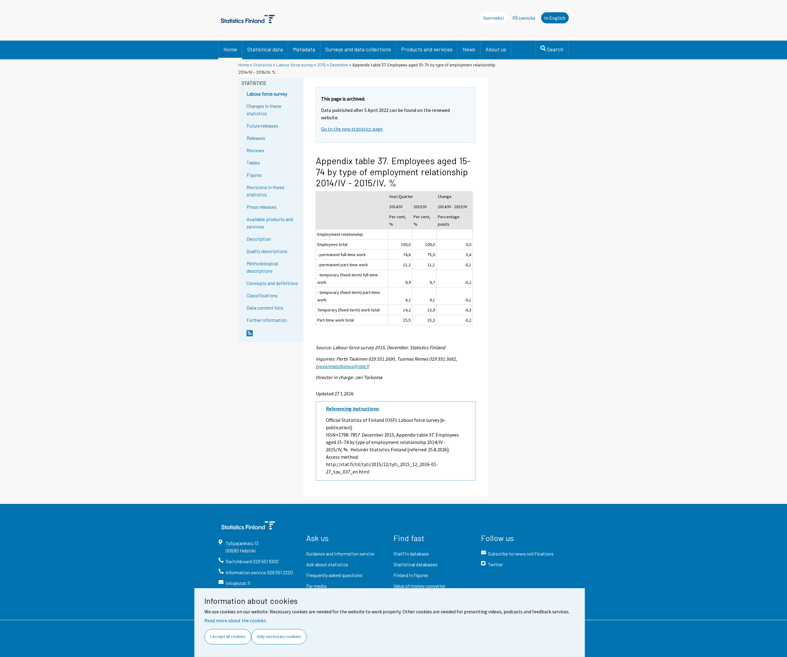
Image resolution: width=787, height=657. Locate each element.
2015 (321, 64)
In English (554, 18)
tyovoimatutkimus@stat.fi (342, 366)
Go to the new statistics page (352, 129)
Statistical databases (415, 564)
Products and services (427, 49)
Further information (267, 320)
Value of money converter (419, 586)
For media (316, 586)
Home (230, 49)
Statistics (262, 64)
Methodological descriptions (262, 267)
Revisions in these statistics (265, 190)
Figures (254, 175)
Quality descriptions (267, 251)
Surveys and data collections (358, 49)
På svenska (523, 18)
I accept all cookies (228, 636)
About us (495, 49)
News (469, 49)
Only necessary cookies (279, 636)
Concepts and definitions (272, 283)
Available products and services (270, 222)
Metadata (304, 49)
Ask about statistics (327, 564)
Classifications (262, 295)
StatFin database (411, 553)
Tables (253, 162)
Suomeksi (493, 18)
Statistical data (265, 49)
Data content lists (265, 308)
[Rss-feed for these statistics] (274, 335)
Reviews (255, 150)
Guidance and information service (340, 553)
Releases (256, 138)
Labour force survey (294, 64)
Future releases (262, 126)
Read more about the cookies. (235, 620)
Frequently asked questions (334, 575)
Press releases (262, 207)
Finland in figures (411, 575)
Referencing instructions (352, 409)
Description (259, 239)
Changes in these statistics (264, 109)
